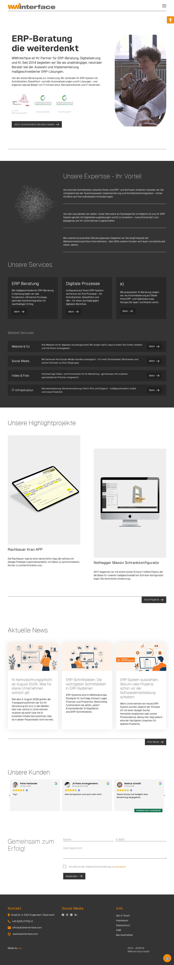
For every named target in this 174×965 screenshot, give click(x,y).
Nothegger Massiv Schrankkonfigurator (126, 562)
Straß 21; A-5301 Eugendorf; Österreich (33, 915)
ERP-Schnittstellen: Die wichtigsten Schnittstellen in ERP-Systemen (86, 684)
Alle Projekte (151, 599)
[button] (170, 19)
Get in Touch (123, 915)
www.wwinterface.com (25, 934)
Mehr (17, 311)
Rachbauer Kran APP (25, 549)
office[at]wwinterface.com (27, 927)
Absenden (71, 876)
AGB (118, 930)
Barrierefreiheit (124, 935)
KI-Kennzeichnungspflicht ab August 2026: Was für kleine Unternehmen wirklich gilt (32, 686)
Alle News (153, 742)
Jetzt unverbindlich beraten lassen (34, 124)
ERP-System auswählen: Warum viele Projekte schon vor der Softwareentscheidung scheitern (139, 688)
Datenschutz (123, 925)
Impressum (122, 920)
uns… (20, 948)
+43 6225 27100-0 (22, 921)
